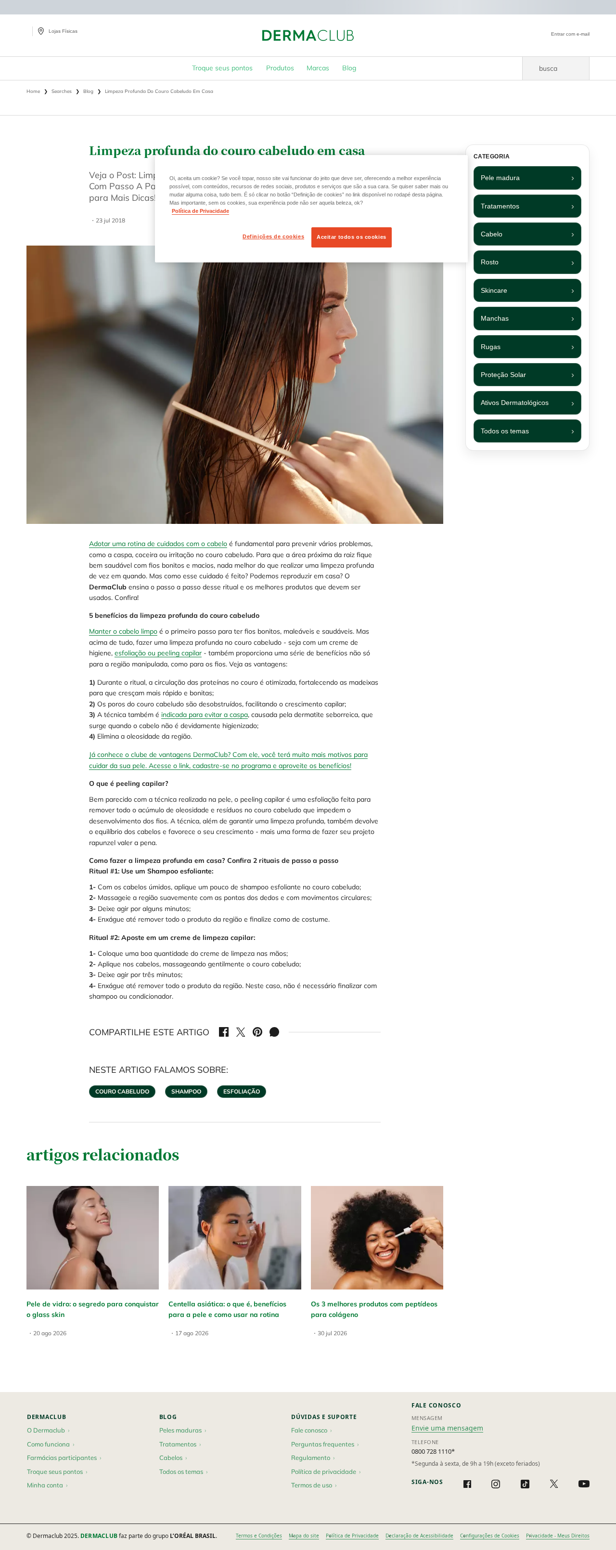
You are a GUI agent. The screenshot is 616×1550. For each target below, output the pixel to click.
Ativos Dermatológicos (515, 402)
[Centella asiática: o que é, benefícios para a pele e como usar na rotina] (234, 1237)
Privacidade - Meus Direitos (558, 1535)
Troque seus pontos (55, 1471)
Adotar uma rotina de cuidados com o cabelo (158, 543)
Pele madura (500, 178)
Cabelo (491, 234)
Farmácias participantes (62, 1457)
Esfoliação (241, 1091)
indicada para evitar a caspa (204, 714)
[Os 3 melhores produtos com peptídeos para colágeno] (377, 1237)
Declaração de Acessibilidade (419, 1535)
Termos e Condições (259, 1535)
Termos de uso (311, 1485)
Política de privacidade (323, 1471)
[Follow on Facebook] (467, 1484)
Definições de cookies (273, 236)
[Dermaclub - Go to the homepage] (308, 35)
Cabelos (170, 1457)
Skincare (494, 290)
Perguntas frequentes (322, 1444)
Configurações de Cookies (489, 1535)
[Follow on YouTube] (584, 1483)
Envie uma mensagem (447, 1428)
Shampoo (186, 1091)
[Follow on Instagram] (495, 1484)
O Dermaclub (46, 1430)
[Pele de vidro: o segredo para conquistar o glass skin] (92, 1237)
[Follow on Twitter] (554, 1484)
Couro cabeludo (122, 1091)
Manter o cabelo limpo (123, 631)
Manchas (495, 318)
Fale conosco (309, 1430)
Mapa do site (304, 1535)
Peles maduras (180, 1430)
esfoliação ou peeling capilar (158, 653)
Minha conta (45, 1485)
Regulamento (310, 1457)
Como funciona (48, 1444)
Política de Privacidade (352, 1535)
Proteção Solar (503, 374)
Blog (168, 1416)
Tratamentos (500, 206)
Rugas (490, 347)
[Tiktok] (525, 1484)
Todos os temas (505, 431)
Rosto (490, 262)
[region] (311, 208)
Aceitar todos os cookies (351, 237)
